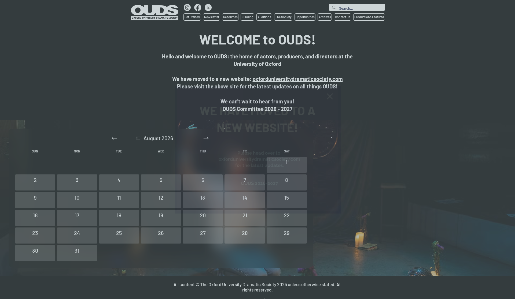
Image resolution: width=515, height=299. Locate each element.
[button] (330, 96)
